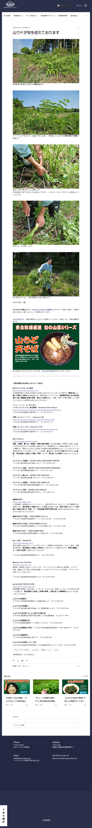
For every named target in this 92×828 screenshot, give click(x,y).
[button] (82, 5)
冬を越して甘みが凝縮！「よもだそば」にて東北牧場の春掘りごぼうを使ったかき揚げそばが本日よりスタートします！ (16, 700)
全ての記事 (7, 15)
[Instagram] (3, 815)
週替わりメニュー (46, 650)
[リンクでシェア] (27, 660)
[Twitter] (3, 812)
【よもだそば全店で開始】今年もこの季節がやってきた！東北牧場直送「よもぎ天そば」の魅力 (74, 700)
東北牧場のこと (18, 15)
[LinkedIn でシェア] (22, 660)
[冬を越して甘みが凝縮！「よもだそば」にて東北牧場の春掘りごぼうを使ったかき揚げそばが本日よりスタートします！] (17, 686)
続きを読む (74, 15)
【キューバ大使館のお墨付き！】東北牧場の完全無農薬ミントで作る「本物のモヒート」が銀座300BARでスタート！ (45, 700)
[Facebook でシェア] (13, 660)
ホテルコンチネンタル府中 (21, 650)
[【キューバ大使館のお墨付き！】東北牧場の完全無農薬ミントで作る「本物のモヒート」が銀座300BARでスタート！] (46, 686)
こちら (37, 760)
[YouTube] (3, 819)
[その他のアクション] (78, 28)
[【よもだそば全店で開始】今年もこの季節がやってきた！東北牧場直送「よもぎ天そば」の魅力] (75, 686)
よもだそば (35, 650)
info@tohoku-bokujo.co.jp (22, 758)
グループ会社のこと (31, 15)
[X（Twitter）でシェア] (18, 660)
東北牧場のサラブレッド (48, 15)
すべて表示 (85, 676)
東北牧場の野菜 (62, 15)
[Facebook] (3, 809)
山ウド (56, 650)
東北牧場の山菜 (17, 654)
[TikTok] (3, 822)
